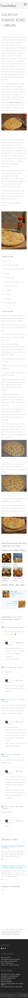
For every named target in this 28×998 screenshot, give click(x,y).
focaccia (9, 543)
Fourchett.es (8, 5)
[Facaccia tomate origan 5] (14, 230)
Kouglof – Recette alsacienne (7, 963)
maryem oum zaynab (10, 806)
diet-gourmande (8, 754)
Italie (18, 584)
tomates (15, 543)
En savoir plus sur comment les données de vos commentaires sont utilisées (11, 932)
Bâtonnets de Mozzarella (6, 981)
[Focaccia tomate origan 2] (14, 448)
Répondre (23, 627)
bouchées (5, 584)
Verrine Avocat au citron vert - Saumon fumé (11, 986)
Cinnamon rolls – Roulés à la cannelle (10, 965)
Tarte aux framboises (5, 957)
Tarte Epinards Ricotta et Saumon (8, 978)
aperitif (3, 543)
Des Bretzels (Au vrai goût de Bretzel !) (9, 976)
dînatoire (12, 584)
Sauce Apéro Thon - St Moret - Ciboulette (10, 974)
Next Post (11, 602)
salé (23, 584)
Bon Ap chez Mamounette (11, 699)
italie (19, 543)
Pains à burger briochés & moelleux (9, 961)
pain (13, 546)
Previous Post (16, 593)
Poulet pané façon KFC (6, 979)
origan (18, 546)
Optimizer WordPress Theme (7, 995)
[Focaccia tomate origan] (14, 483)
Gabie (6, 667)
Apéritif (13, 596)
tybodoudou (7, 627)
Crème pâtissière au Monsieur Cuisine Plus (10, 959)
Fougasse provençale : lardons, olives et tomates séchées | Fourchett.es (13, 866)
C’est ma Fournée (14, 102)
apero (9, 546)
